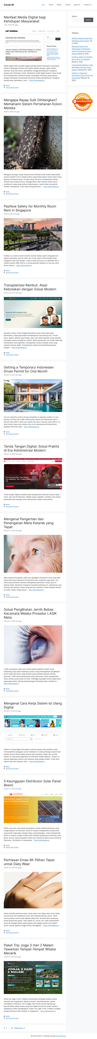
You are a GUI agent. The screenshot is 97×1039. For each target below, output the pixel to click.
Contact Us (87, 5)
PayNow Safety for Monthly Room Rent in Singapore (30, 208)
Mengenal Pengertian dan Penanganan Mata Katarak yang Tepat (28, 523)
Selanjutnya (19, 1028)
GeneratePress (61, 1036)
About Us (77, 5)
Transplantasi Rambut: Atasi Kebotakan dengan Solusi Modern (30, 287)
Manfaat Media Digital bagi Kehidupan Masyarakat (25, 19)
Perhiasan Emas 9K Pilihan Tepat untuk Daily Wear (29, 862)
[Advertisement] (82, 152)
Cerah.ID (9, 4)
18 (12, 1028)
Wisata (59, 5)
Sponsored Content (12, 87)
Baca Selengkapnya (36, 80)
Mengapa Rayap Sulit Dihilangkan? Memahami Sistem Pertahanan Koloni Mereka (33, 104)
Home (43, 5)
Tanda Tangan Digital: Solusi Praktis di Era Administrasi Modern (31, 448)
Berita (51, 5)
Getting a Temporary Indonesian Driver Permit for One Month (29, 369)
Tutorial (67, 5)
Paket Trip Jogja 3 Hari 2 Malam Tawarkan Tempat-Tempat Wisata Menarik (30, 949)
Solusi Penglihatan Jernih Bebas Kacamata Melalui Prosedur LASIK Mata (30, 613)
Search (74, 16)
